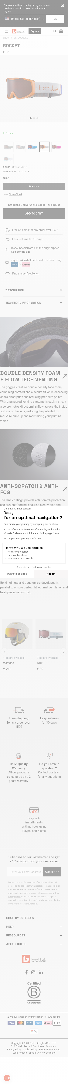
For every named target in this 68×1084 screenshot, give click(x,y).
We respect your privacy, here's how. (23, 538)
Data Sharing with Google (20, 558)
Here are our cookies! (18, 551)
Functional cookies (17, 555)
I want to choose (17, 573)
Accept (51, 573)
